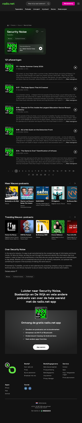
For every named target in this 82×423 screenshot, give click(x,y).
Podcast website (10, 271)
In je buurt (45, 9)
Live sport (36, 9)
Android (7, 393)
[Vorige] (70, 183)
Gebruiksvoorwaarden (50, 367)
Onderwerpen (62, 9)
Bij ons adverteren (29, 372)
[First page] (8, 171)
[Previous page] (12, 171)
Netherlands (42, 403)
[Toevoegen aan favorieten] (37, 31)
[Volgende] (75, 183)
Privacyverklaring (48, 370)
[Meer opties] (42, 31)
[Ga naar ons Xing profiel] (30, 388)
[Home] (8, 25)
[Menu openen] (78, 3)
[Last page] (53, 174)
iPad (6, 391)
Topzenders (19, 9)
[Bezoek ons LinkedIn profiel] (25, 388)
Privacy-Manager (48, 378)
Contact (65, 367)
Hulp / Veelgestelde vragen (69, 373)
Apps (64, 370)
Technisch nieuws (20, 38)
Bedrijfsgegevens (48, 372)
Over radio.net (28, 367)
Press (26, 370)
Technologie (29, 276)
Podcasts (28, 9)
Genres (53, 9)
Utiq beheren (47, 375)
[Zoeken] (48, 3)
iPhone (7, 388)
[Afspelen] (40, 48)
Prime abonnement (68, 377)
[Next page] (49, 174)
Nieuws (10, 38)
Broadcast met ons (30, 375)
